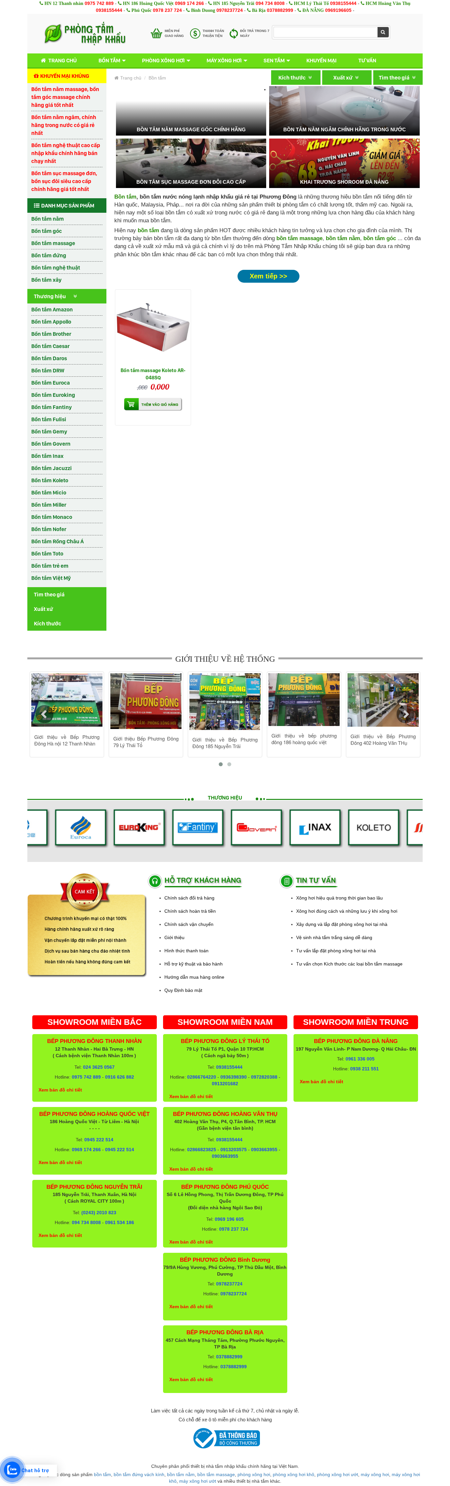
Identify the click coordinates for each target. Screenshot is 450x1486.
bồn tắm (102, 1474)
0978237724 (229, 10)
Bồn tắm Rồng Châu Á (57, 541)
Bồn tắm (109, 60)
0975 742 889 (99, 3)
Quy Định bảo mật (183, 990)
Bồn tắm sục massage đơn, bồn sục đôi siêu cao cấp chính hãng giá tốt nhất (64, 181)
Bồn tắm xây (46, 279)
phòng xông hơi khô (293, 1474)
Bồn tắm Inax (47, 456)
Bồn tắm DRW (47, 370)
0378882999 (280, 10)
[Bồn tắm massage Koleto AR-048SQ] (153, 327)
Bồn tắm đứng (48, 255)
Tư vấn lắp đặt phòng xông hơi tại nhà (336, 950)
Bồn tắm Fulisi (48, 419)
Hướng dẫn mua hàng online (194, 977)
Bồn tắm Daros (49, 358)
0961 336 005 (360, 1058)
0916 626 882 (119, 1077)
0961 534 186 (119, 1222)
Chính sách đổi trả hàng (189, 898)
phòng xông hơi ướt (337, 1474)
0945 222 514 (98, 1139)
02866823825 (201, 1149)
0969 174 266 (189, 3)
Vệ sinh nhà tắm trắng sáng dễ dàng (334, 937)
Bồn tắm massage (53, 243)
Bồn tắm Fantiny (51, 407)
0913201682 (225, 1083)
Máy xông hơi (224, 60)
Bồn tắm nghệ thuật (55, 267)
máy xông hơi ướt (197, 1481)
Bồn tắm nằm (47, 218)
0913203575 (233, 1149)
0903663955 (264, 1149)
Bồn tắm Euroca (50, 382)
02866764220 (201, 1077)
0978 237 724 (167, 10)
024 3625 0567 (99, 1067)
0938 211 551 (364, 1068)
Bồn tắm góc (46, 231)
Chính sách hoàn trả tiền (190, 911)
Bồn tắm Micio (48, 492)
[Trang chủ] (85, 33)
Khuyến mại (321, 60)
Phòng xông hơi (163, 60)
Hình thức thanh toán (186, 950)
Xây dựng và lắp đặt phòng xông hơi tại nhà (341, 924)
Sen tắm (274, 60)
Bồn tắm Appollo (51, 321)
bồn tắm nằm (343, 238)
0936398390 (233, 1077)
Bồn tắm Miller (48, 504)
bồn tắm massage (299, 238)
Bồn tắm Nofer (48, 529)
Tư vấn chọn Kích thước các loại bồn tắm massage (349, 963)
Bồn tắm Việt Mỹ (51, 578)
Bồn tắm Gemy (49, 431)
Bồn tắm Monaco (51, 517)
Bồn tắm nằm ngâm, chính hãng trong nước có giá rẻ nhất (63, 125)
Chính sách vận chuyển (188, 924)
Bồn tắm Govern (50, 443)
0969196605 (338, 10)
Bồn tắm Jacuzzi (51, 468)
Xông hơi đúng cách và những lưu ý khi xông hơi (346, 911)
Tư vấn (367, 60)
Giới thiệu (174, 937)
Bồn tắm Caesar (50, 346)
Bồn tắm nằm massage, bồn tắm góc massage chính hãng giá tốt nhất (65, 97)
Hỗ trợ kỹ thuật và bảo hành (193, 963)
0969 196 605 (229, 1219)
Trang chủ (62, 60)
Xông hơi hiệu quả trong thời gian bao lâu (339, 898)
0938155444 (343, 3)
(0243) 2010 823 (98, 1212)
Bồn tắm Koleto (49, 480)
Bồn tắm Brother (51, 334)
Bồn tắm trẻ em (50, 565)
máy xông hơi (375, 1474)
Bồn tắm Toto (47, 553)
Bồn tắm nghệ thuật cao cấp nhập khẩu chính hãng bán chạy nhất (65, 153)
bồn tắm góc (379, 238)
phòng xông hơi (254, 1474)
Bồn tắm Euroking (53, 395)
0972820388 (264, 1077)
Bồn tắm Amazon (52, 309)
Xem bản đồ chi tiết (60, 1089)
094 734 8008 (270, 3)
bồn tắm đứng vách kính (139, 1474)
